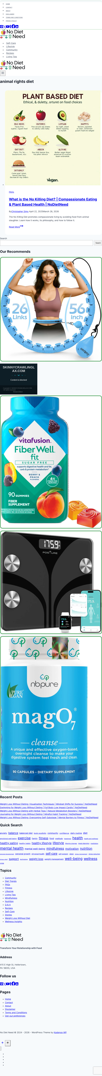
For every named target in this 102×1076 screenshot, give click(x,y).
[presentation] (53, 138)
